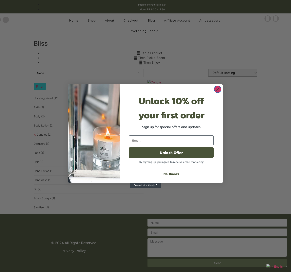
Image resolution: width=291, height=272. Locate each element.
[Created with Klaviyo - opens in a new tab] (145, 185)
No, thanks (171, 173)
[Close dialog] (217, 89)
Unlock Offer (171, 153)
